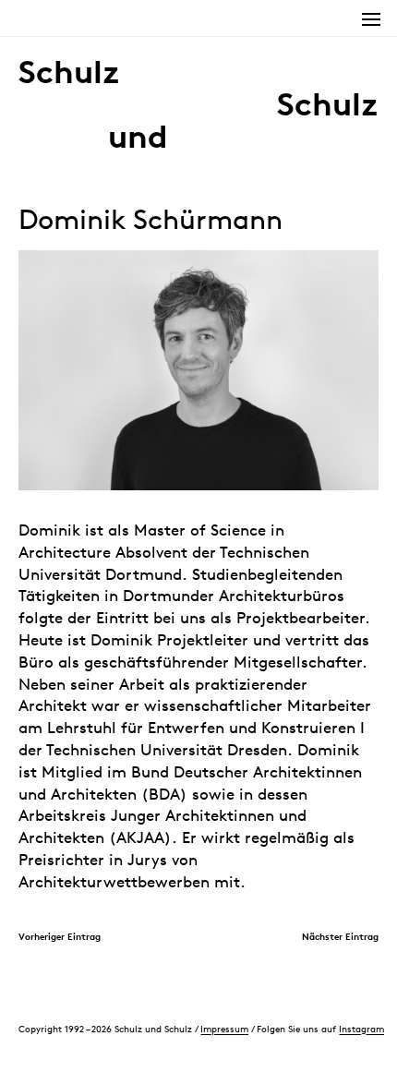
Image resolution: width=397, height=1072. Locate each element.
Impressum (224, 1028)
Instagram (361, 1028)
